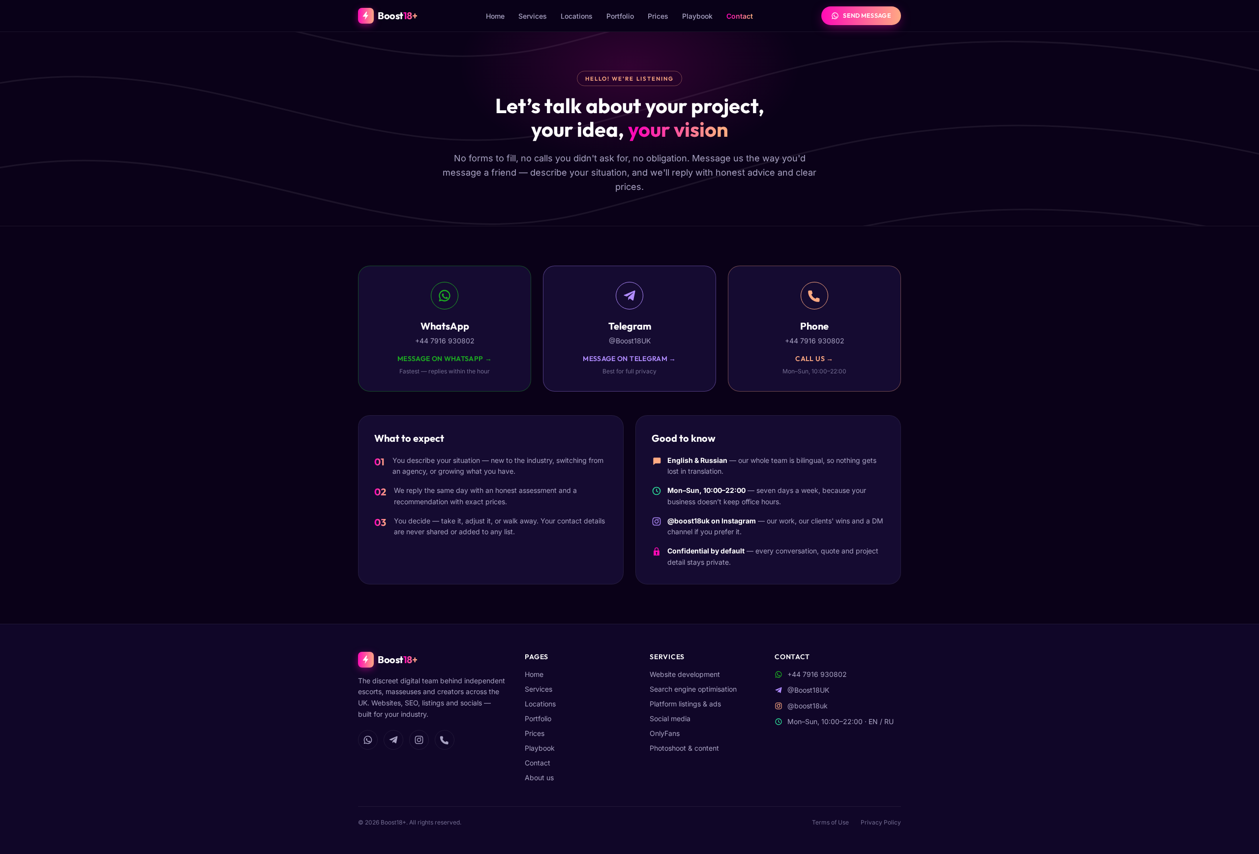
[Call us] (444, 740)
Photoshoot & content (684, 748)
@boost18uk (688, 521)
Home (495, 16)
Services (532, 16)
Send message (867, 15)
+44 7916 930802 (817, 674)
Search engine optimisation (693, 689)
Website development (685, 674)
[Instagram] (419, 740)
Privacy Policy (881, 822)
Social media (670, 718)
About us (539, 777)
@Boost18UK (808, 690)
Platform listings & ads (685, 704)
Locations (577, 16)
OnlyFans (665, 733)
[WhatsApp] (368, 740)
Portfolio (620, 16)
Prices (658, 16)
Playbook (697, 16)
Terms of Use (830, 822)
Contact (739, 16)
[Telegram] (393, 740)
